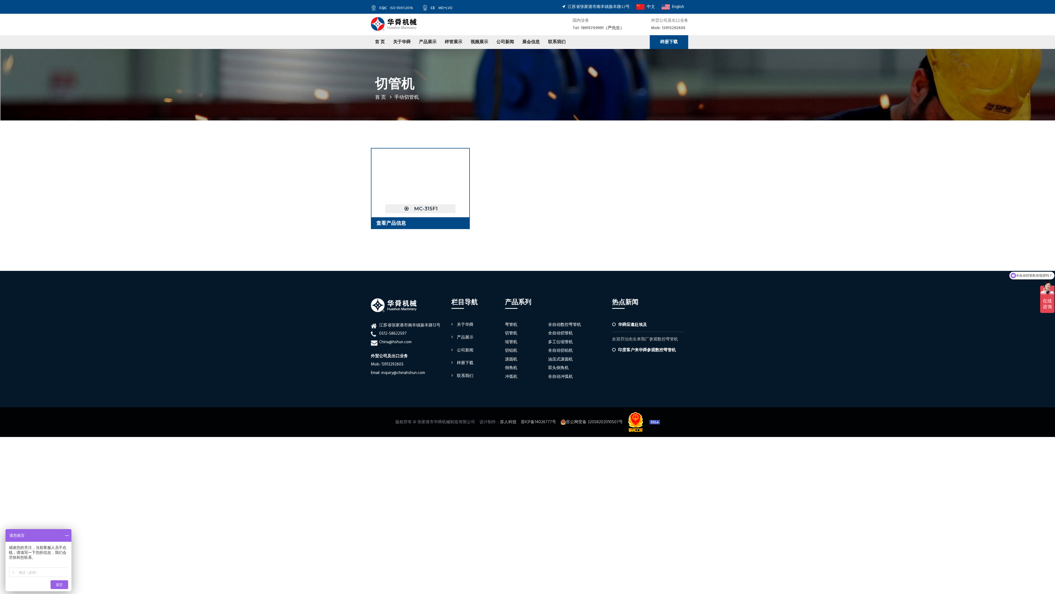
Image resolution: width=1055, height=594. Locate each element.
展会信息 (531, 42)
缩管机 (511, 342)
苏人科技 (508, 422)
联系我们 (557, 42)
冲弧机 (511, 376)
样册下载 (669, 42)
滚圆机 (511, 359)
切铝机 (511, 350)
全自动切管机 (560, 333)
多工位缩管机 (560, 342)
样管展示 (453, 42)
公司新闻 (505, 42)
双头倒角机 (558, 368)
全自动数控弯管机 (564, 324)
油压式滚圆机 (560, 359)
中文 (650, 7)
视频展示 (479, 42)
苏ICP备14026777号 (538, 422)
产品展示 (428, 42)
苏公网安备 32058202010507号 (594, 422)
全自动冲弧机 (560, 376)
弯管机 (511, 324)
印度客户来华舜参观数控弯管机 (647, 350)
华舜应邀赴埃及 (632, 324)
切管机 (511, 333)
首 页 (380, 42)
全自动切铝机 (560, 350)
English (677, 7)
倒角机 (511, 368)
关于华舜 (402, 42)
